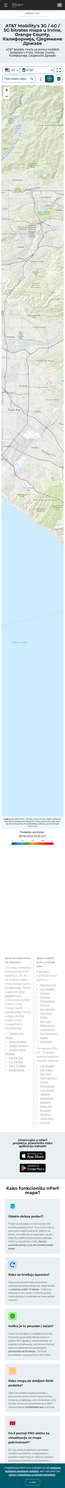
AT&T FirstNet (17, 1066)
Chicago (45, 993)
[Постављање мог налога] (59, 5)
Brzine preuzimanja (49, 79)
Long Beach (47, 1090)
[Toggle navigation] (5, 5)
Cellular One (16, 1058)
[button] (6, 90)
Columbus (46, 1041)
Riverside (45, 1110)
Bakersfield (46, 1098)
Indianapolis (47, 1025)
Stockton (45, 1114)
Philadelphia (47, 1001)
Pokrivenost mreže (41, 79)
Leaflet (6, 819)
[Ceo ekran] (58, 70)
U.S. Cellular (16, 1062)
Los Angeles (47, 989)
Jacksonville (47, 1029)
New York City (48, 985)
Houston (45, 997)
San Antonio (47, 1009)
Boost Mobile (16, 1070)
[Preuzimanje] (32, 1155)
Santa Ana (46, 1106)
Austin (44, 1037)
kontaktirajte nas (34, 1407)
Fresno (44, 1082)
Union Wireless (17, 1041)
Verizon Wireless (18, 1045)
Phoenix (45, 1005)
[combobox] (11, 70)
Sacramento (47, 1086)
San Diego (46, 1013)
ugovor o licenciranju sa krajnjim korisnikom (32, 1475)
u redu (32, 1482)
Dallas (44, 1017)
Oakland (45, 1094)
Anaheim (45, 1102)
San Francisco (48, 1033)
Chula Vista (47, 1118)
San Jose (45, 1021)
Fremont (45, 1122)
